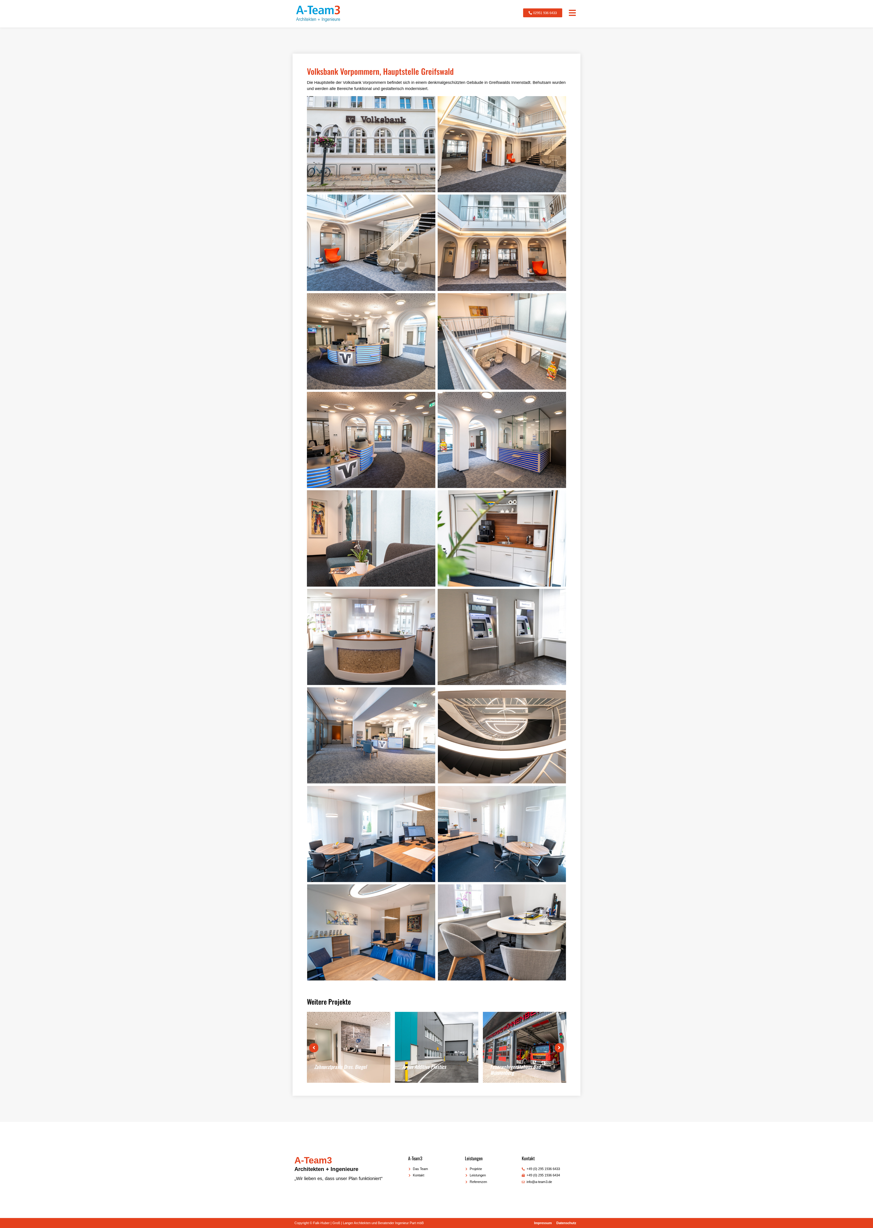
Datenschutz (566, 1223)
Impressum (543, 1223)
